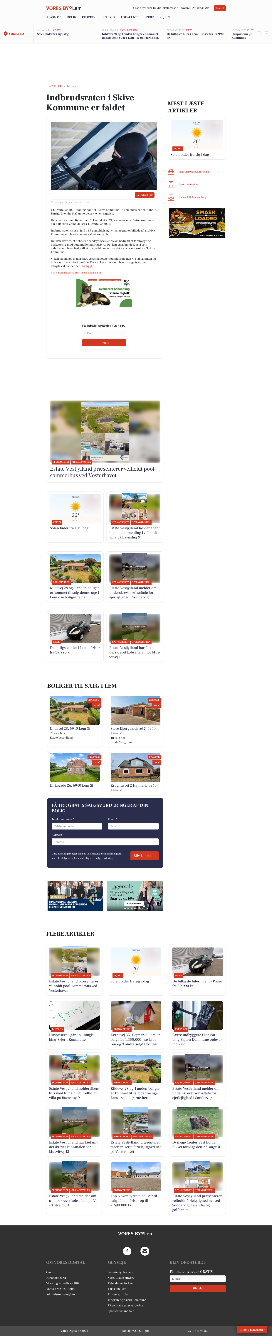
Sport (149, 17)
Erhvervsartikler (118, 1294)
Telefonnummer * (63, 819)
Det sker (108, 17)
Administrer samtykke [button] (60, 1294)
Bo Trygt (86, 266)
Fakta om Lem (117, 1289)
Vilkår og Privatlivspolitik (62, 1283)
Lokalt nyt (130, 17)
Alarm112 (53, 17)
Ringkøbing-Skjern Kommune (127, 1300)
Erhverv (88, 17)
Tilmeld (220, 8)
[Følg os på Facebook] (127, 1251)
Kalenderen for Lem (121, 1283)
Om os (50, 1272)
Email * (112, 819)
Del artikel (142, 195)
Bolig (71, 17)
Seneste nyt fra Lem (120, 1272)
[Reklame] (104, 292)
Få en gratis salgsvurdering (125, 1305)
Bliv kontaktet (145, 855)
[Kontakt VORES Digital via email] (144, 1251)
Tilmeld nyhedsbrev (252, 1330)
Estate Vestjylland (61, 737)
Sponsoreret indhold (121, 1311)
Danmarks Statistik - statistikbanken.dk (79, 272)
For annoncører (56, 1278)
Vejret (164, 17)
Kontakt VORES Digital (60, 1289)
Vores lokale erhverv (121, 1278)
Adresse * (58, 835)
